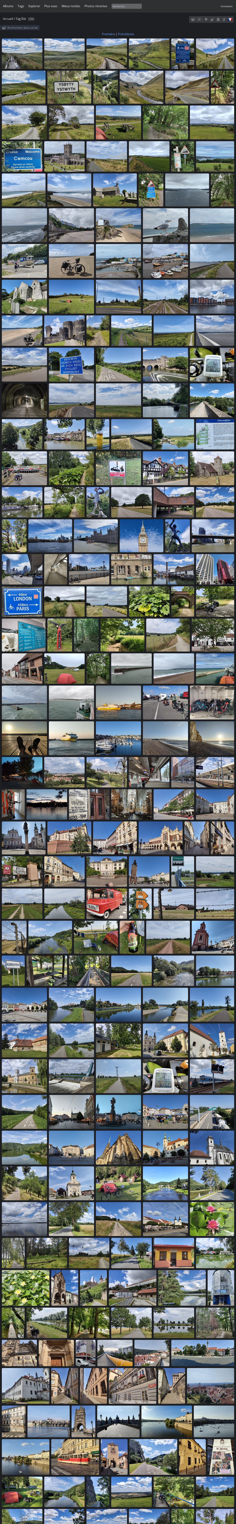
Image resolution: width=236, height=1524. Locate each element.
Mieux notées (71, 6)
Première (108, 34)
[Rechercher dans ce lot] (193, 19)
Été (23, 19)
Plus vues (50, 6)
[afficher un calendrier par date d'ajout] (212, 19)
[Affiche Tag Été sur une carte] (224, 19)
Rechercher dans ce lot (22, 27)
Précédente (126, 34)
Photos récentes (95, 6)
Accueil (8, 19)
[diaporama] (206, 19)
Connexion (226, 6)
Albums (8, 6)
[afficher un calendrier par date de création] (218, 19)
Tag (18, 19)
